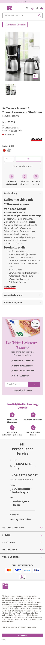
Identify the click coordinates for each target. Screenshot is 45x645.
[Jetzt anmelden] (34, 384)
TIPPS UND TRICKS (11, 557)
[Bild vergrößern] (35, 76)
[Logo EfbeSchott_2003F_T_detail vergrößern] (37, 139)
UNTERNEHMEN (9, 549)
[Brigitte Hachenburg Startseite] (9, 8)
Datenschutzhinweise (22, 390)
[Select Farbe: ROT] (4, 150)
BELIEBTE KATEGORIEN (13, 527)
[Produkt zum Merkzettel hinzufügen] (28, 159)
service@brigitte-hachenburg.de (21, 490)
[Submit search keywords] (39, 15)
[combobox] (22, 15)
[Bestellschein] (36, 8)
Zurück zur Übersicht (16, 24)
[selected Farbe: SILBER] (9, 150)
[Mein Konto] (27, 8)
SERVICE (6, 535)
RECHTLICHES (8, 542)
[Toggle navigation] (3, 8)
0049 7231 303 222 (26, 475)
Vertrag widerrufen (20, 519)
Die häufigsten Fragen (21, 503)
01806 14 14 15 (24, 466)
